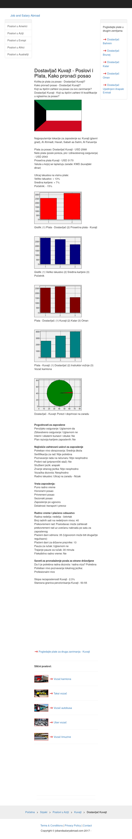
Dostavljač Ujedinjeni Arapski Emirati (113, 88)
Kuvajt (77, 812)
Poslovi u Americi (17, 26)
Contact (87, 825)
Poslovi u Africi (15, 47)
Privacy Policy (73, 825)
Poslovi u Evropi (16, 40)
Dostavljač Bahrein (111, 41)
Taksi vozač (60, 693)
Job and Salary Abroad (25, 15)
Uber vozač (60, 722)
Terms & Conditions (51, 825)
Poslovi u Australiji (18, 54)
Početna (30, 812)
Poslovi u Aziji (15, 33)
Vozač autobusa (63, 708)
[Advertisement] (66, 42)
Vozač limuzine (62, 737)
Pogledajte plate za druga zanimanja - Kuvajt (64, 651)
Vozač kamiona (62, 679)
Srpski (43, 812)
